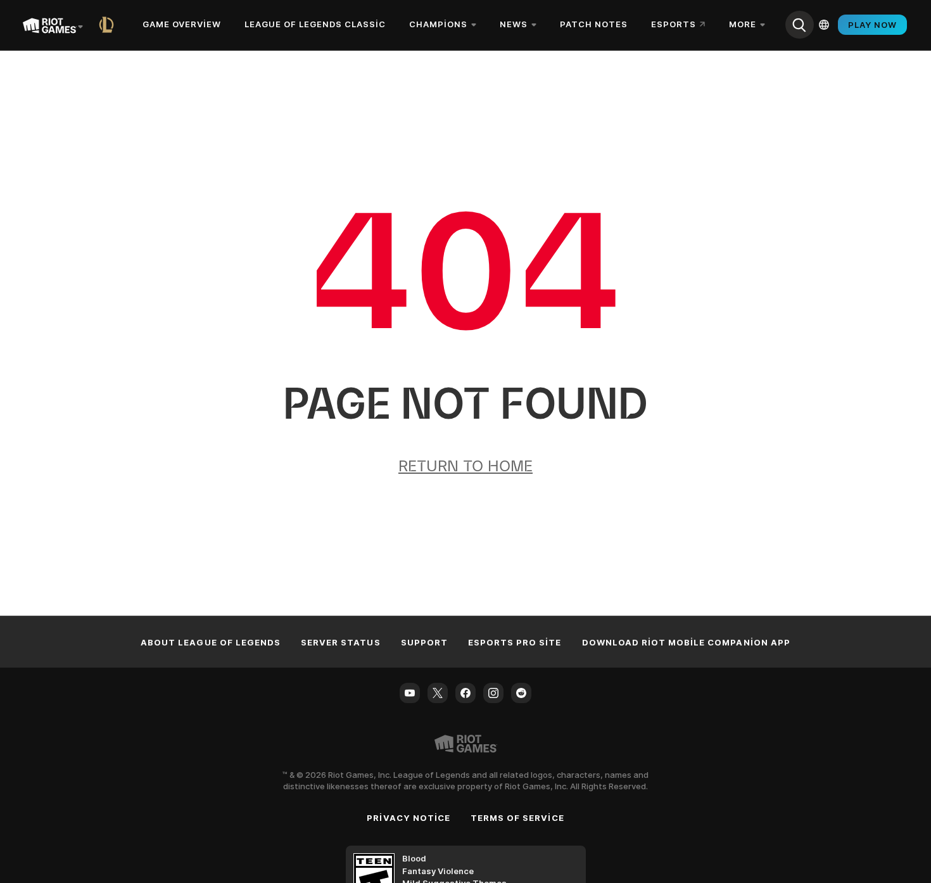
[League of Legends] (109, 24)
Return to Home (465, 466)
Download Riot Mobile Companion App (686, 642)
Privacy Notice (408, 818)
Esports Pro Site (515, 642)
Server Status (341, 642)
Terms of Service (517, 818)
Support (424, 642)
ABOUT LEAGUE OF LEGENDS (211, 642)
